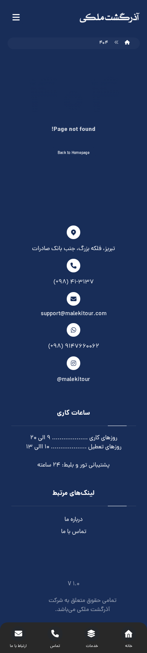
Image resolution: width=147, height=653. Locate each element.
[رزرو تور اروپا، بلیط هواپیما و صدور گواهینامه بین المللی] (110, 17)
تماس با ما (73, 531)
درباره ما (73, 519)
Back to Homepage (74, 153)
